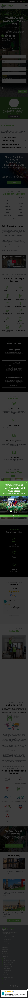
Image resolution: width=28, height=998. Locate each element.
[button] (27, 990)
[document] (14, 499)
